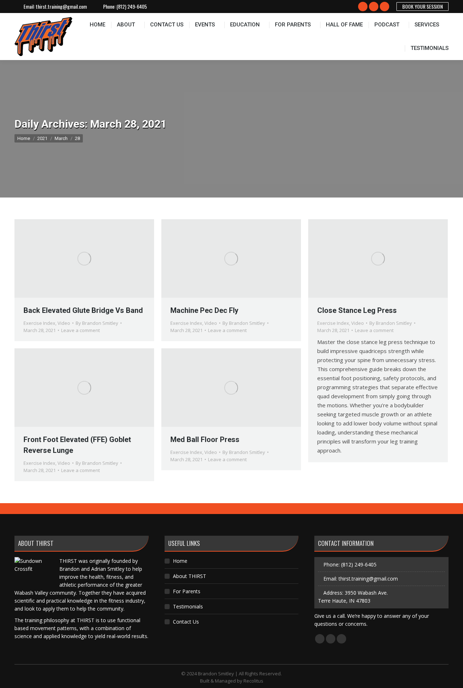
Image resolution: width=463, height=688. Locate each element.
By (97, 323)
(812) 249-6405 (131, 6)
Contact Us (186, 621)
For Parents (186, 591)
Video (64, 323)
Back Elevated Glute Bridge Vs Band (83, 310)
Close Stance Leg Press (357, 310)
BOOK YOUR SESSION (422, 6)
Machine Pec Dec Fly (204, 310)
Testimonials (188, 606)
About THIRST (189, 576)
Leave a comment (80, 330)
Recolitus (253, 681)
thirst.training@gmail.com (61, 6)
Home (180, 560)
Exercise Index (39, 323)
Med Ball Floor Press (204, 439)
